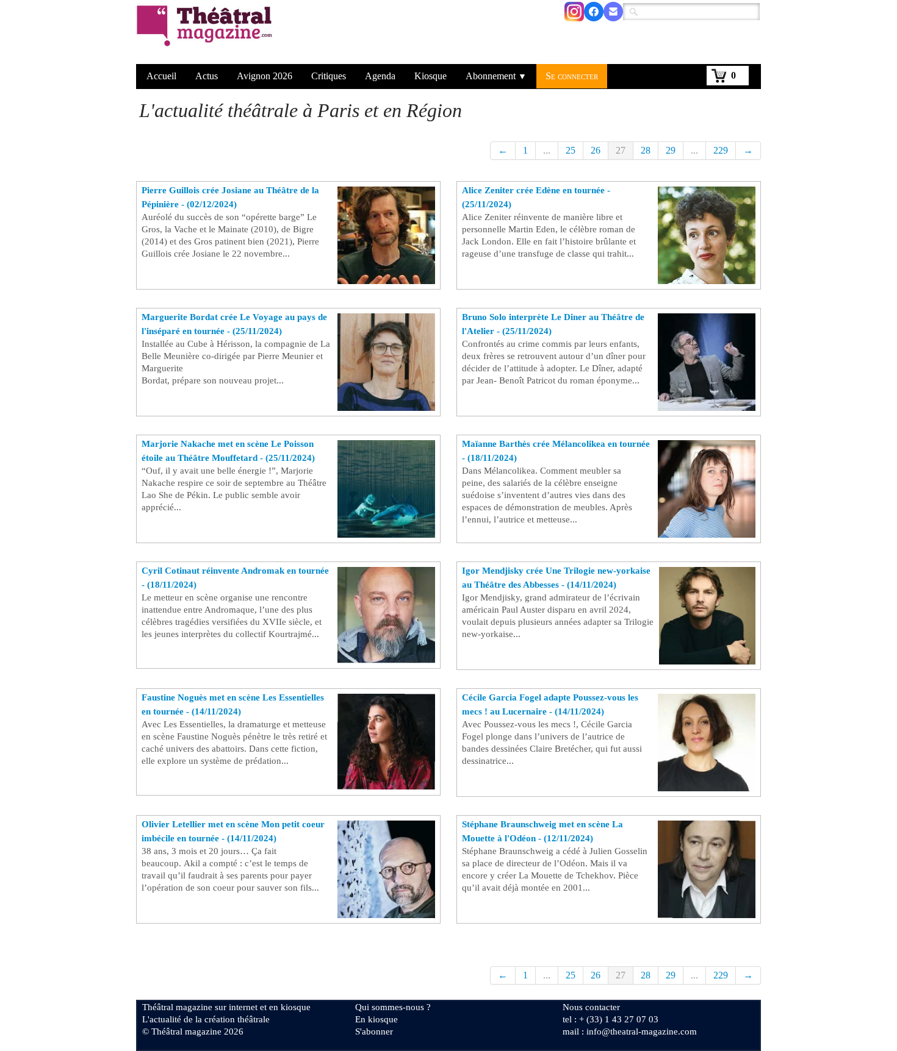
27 (620, 150)
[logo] (206, 33)
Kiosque (430, 76)
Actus (206, 76)
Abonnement (496, 76)
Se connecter (572, 76)
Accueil (161, 76)
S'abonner (374, 1031)
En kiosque (376, 1019)
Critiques (328, 76)
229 (720, 150)
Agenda (380, 76)
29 (670, 150)
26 (595, 150)
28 (645, 150)
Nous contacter (591, 1007)
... (546, 150)
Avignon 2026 (264, 76)
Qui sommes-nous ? (393, 1007)
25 (570, 150)
